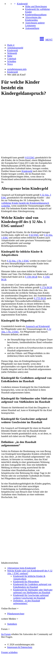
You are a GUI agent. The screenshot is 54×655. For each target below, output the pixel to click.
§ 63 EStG (30, 157)
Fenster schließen (9, 652)
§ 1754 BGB (46, 287)
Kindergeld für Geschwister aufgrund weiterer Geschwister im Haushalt (31, 596)
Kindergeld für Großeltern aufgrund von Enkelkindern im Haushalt (32, 585)
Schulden (11, 61)
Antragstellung (32, 28)
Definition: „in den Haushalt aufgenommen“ (26, 602)
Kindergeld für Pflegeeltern (26, 581)
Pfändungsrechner (15, 613)
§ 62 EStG (34, 235)
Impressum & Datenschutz (19, 647)
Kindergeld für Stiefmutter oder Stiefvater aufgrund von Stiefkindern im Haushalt (32, 591)
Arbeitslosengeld (15, 47)
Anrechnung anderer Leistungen (35, 24)
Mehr (9, 56)
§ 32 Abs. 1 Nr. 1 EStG (18, 261)
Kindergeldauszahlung (35, 14)
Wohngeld (12, 53)
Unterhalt (11, 58)
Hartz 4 (10, 45)
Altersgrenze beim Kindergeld (21, 568)
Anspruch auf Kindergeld (38, 326)
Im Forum (6, 634)
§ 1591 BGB (31, 277)
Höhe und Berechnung (36, 6)
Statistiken (12, 624)
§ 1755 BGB (40, 298)
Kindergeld (22, 3)
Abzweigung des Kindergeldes (33, 18)
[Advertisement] (27, 126)
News (10, 64)
